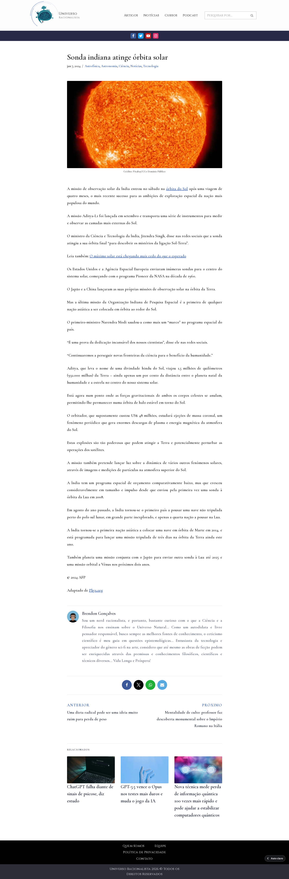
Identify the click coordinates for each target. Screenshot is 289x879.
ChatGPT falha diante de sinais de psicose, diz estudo (90, 794)
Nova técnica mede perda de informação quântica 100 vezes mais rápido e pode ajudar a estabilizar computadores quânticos (197, 801)
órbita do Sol (177, 188)
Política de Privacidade (144, 852)
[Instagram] (155, 36)
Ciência (124, 66)
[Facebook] (133, 36)
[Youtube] (148, 36)
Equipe (160, 846)
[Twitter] (141, 36)
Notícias (151, 15)
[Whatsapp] (150, 685)
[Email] (162, 685)
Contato (144, 859)
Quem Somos (133, 846)
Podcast (190, 15)
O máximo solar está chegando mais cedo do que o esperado (138, 256)
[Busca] (252, 15)
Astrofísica (92, 66)
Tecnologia (150, 66)
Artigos (131, 15)
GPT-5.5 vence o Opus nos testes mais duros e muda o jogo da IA (142, 794)
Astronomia (109, 66)
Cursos (171, 15)
